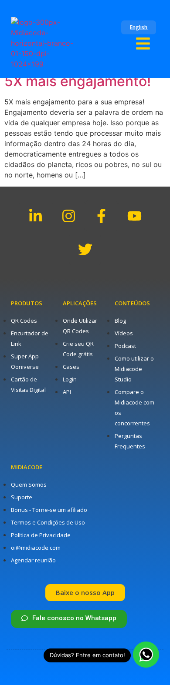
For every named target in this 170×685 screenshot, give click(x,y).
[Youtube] (134, 216)
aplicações (80, 303)
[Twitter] (85, 249)
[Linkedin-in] (35, 216)
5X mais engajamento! (77, 81)
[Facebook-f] (102, 216)
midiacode (26, 467)
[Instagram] (69, 216)
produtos (26, 303)
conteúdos (132, 303)
